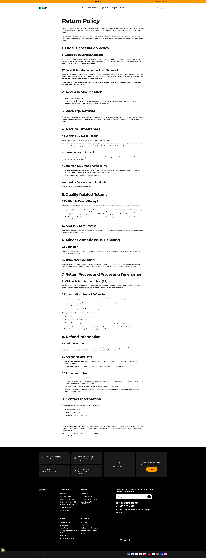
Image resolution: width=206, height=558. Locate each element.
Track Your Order (86, 496)
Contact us (84, 493)
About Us (84, 522)
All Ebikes (62, 493)
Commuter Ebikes (65, 496)
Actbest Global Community (89, 528)
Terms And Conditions (66, 538)
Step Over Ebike (64, 510)
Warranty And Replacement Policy (68, 531)
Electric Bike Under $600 (67, 499)
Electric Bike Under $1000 (67, 502)
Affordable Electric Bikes (67, 505)
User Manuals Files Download (87, 503)
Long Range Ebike (65, 507)
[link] (135, 511)
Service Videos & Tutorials (89, 499)
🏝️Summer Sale (96, 1)
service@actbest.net (109, 285)
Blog (82, 525)
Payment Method (64, 522)
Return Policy (63, 528)
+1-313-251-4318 (75, 412)
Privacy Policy (63, 535)
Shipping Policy (64, 525)
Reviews (84, 533)
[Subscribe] (149, 497)
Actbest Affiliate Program (89, 531)
